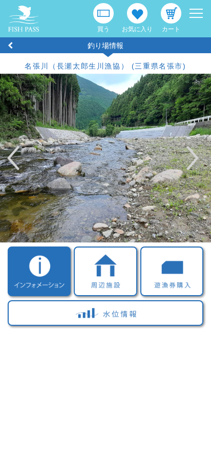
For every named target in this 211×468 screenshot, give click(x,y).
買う (103, 29)
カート (171, 29)
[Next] (180, 158)
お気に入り (137, 29)
